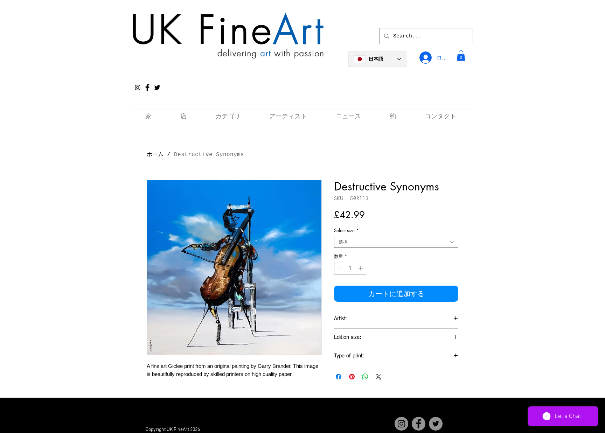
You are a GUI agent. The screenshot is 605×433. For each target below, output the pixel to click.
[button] (461, 55)
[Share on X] (378, 376)
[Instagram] (137, 87)
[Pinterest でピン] (352, 376)
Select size (346, 230)
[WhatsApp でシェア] (365, 376)
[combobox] (396, 242)
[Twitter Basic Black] (157, 87)
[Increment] (361, 268)
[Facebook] (418, 424)
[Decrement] (339, 268)
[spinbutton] (350, 268)
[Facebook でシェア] (338, 376)
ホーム (155, 155)
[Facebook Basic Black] (147, 87)
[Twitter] (436, 424)
